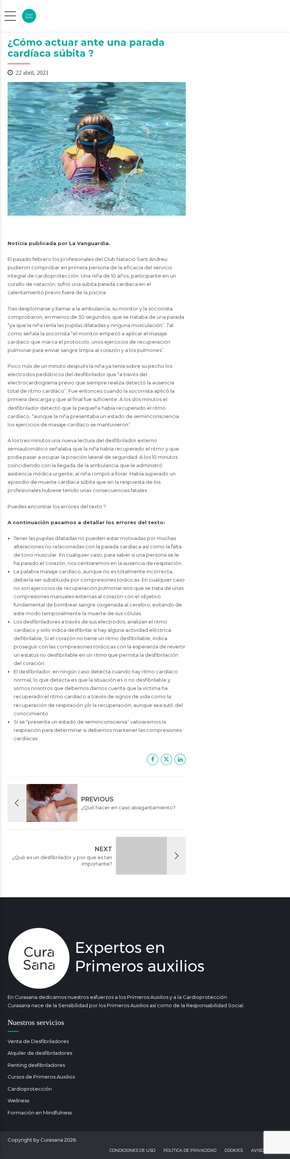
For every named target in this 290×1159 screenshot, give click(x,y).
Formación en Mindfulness (40, 1113)
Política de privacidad (190, 1150)
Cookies (234, 1150)
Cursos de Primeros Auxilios (41, 1077)
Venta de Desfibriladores (38, 1041)
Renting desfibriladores (36, 1065)
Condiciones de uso (132, 1150)
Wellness (18, 1100)
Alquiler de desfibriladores (40, 1053)
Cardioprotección (30, 1089)
